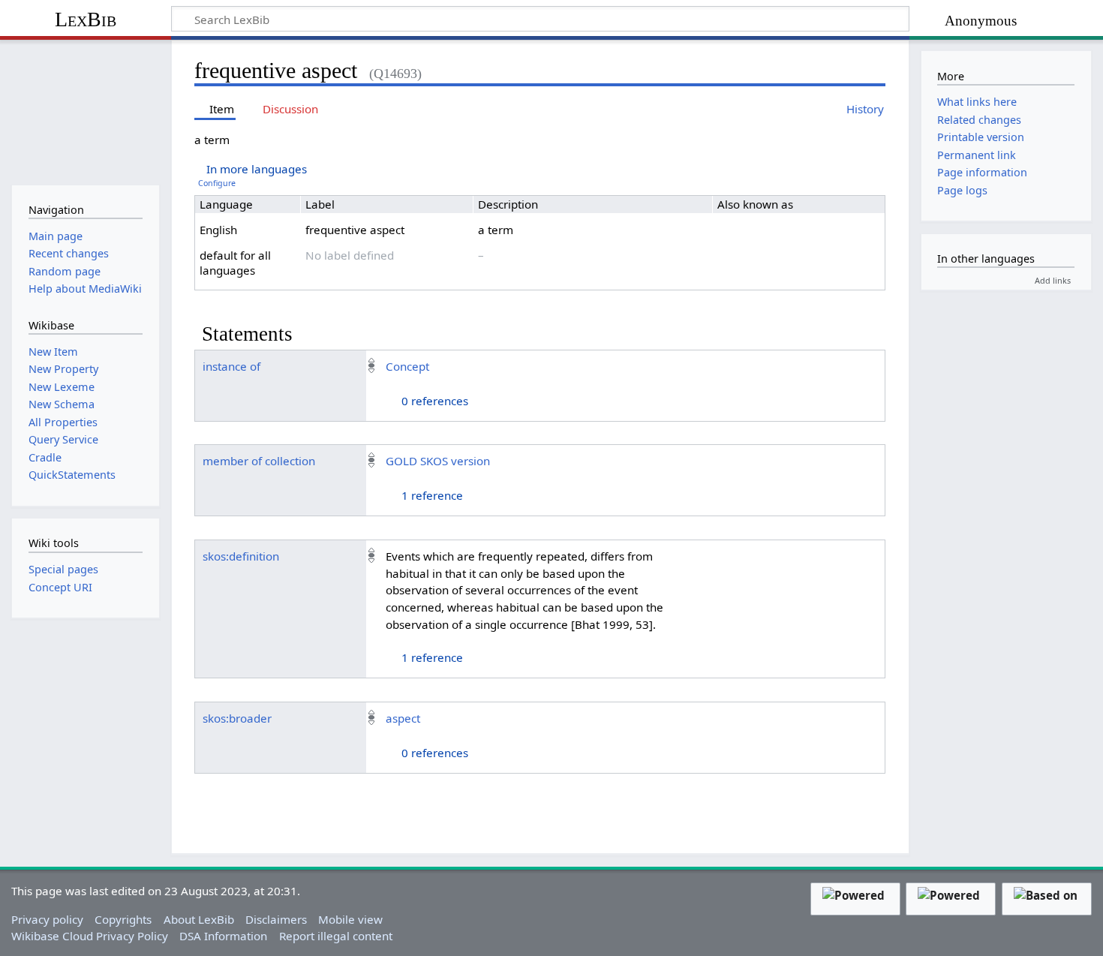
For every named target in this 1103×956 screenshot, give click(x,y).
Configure (217, 183)
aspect (403, 718)
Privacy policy (47, 919)
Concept (407, 366)
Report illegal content (335, 935)
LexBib (85, 19)
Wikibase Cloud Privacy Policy (89, 935)
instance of (231, 366)
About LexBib (199, 919)
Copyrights (123, 919)
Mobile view (350, 919)
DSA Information (223, 935)
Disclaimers (276, 919)
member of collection (259, 460)
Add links (1053, 280)
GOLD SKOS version (438, 460)
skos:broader (237, 718)
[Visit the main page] (85, 110)
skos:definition (241, 556)
